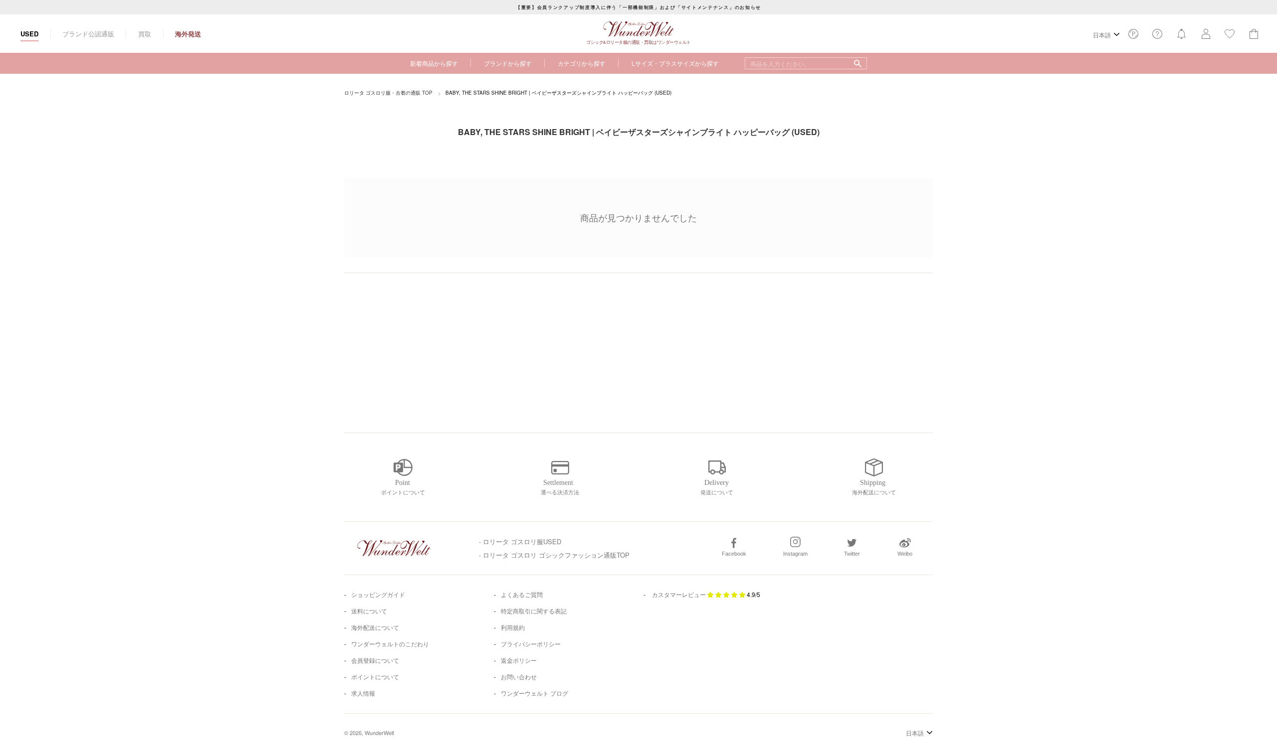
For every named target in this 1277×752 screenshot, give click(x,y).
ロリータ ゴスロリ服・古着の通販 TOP (388, 92)
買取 (144, 33)
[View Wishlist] (1133, 36)
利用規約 (513, 627)
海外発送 (188, 33)
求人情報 (363, 693)
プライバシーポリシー (531, 643)
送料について (369, 610)
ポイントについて (375, 676)
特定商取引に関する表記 (534, 610)
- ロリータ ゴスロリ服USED (520, 541)
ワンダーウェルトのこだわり (390, 643)
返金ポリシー (519, 660)
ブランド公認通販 (88, 33)
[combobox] (806, 63)
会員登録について (375, 660)
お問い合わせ (519, 676)
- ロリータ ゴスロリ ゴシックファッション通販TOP (554, 555)
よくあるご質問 (522, 594)
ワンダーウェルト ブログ (534, 693)
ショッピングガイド (378, 594)
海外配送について (375, 627)
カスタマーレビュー (679, 594)
